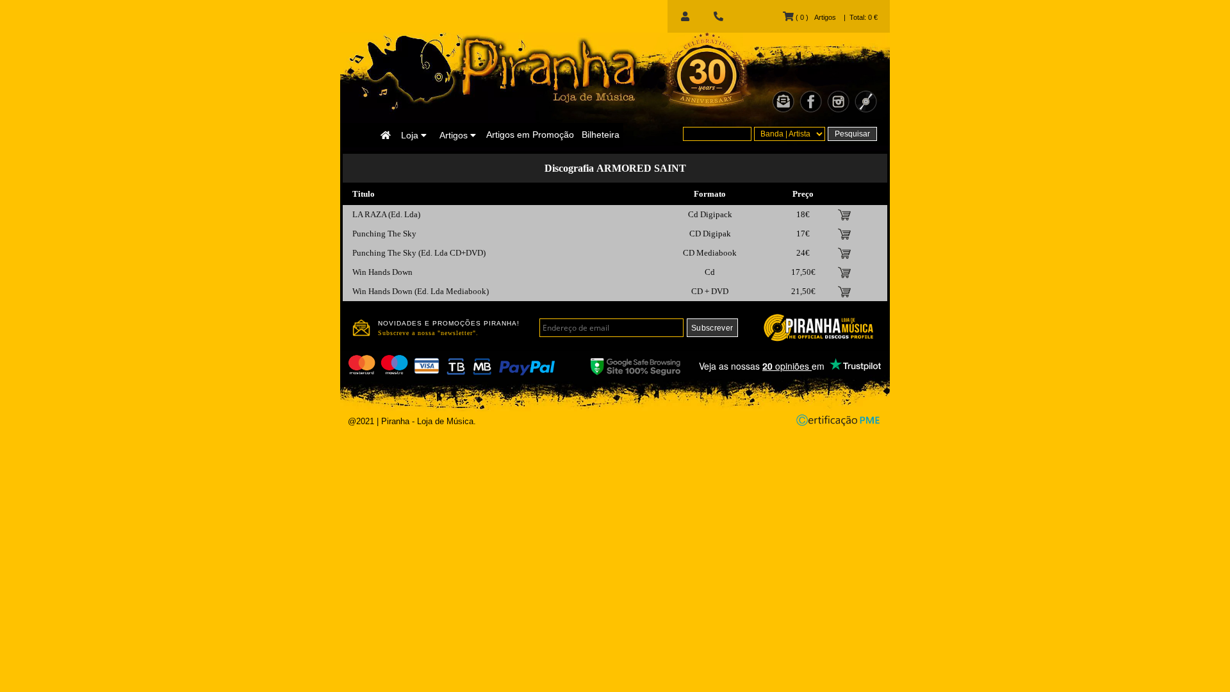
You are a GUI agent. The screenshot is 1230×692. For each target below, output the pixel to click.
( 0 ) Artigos (814, 17)
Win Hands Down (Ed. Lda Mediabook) (420, 291)
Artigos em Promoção (530, 134)
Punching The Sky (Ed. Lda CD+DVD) (419, 253)
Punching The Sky (384, 233)
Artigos (454, 135)
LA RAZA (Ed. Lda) (386, 214)
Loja (411, 135)
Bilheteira (600, 134)
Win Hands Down (382, 272)
